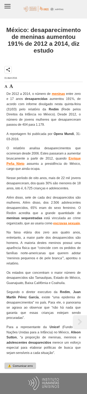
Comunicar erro (20, 365)
